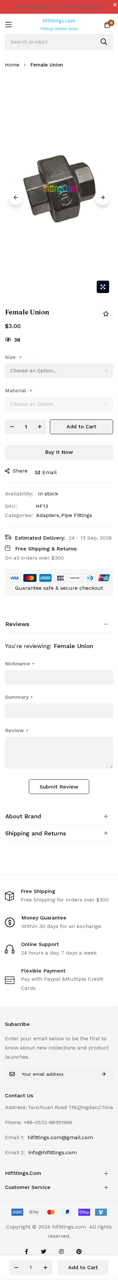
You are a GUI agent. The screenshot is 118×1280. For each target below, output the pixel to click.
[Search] (103, 42)
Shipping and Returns (35, 833)
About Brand (23, 816)
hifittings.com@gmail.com (60, 1137)
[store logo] (59, 24)
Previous (15, 197)
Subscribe (103, 1073)
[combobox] (59, 42)
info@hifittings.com (52, 1152)
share (20, 471)
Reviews (17, 624)
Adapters (47, 515)
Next (102, 197)
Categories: (19, 515)
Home (12, 65)
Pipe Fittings (76, 515)
